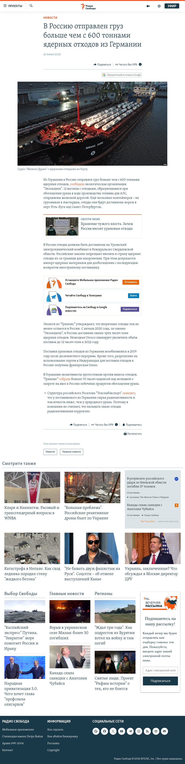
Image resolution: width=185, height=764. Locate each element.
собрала (64, 379)
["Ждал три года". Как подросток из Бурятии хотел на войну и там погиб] (115, 611)
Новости (50, 18)
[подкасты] (159, 6)
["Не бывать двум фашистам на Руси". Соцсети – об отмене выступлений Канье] (92, 548)
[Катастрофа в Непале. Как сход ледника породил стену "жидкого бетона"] (32, 548)
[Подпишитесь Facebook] (104, 731)
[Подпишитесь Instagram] (138, 731)
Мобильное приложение (18, 729)
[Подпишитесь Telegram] (130, 731)
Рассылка (53, 743)
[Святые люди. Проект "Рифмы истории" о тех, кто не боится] (115, 662)
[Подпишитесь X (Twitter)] (113, 731)
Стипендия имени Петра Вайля (22, 736)
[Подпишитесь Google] (95, 731)
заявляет (128, 393)
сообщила (77, 184)
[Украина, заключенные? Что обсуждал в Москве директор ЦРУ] (153, 548)
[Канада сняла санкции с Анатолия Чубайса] (70, 656)
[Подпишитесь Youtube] (121, 731)
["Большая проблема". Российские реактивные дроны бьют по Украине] (92, 487)
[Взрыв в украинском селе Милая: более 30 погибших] (70, 611)
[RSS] (147, 731)
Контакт (7, 750)
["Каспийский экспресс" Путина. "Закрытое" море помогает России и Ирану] (24, 611)
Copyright (53, 750)
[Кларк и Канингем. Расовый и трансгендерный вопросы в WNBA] (32, 487)
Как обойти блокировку (62, 736)
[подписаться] (164, 731)
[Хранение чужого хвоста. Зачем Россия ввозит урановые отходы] (62, 226)
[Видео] (148, 6)
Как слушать (55, 729)
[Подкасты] (155, 731)
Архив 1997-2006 (13, 743)
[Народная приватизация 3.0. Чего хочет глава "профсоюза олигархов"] (24, 667)
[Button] (102, 64)
